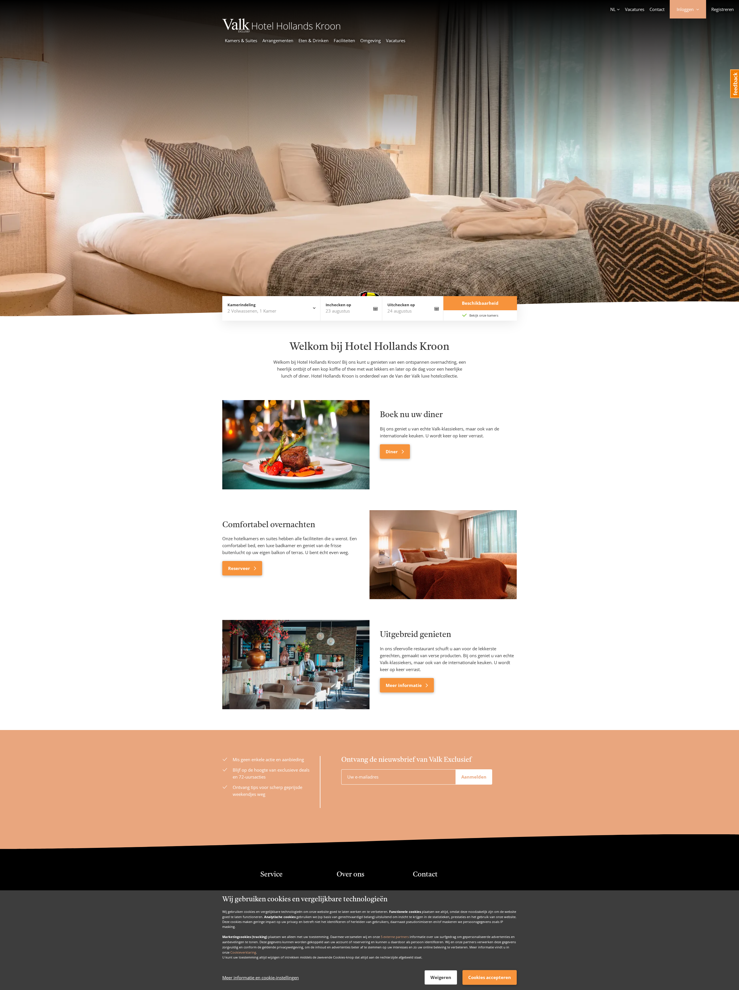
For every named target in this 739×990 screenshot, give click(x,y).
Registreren (722, 9)
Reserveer (239, 568)
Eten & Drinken (313, 40)
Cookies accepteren (489, 977)
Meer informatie (404, 685)
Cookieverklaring (243, 952)
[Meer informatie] (296, 664)
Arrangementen (277, 40)
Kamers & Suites (241, 40)
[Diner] (296, 444)
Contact (657, 9)
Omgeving (370, 40)
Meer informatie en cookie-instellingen (260, 977)
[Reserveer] (443, 554)
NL (613, 9)
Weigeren (440, 977)
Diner (392, 451)
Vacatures (634, 9)
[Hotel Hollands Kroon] (281, 31)
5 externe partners (395, 937)
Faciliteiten (344, 40)
